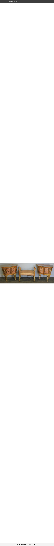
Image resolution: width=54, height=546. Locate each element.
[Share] (49, 1)
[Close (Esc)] (52, 1)
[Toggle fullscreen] (46, 1)
